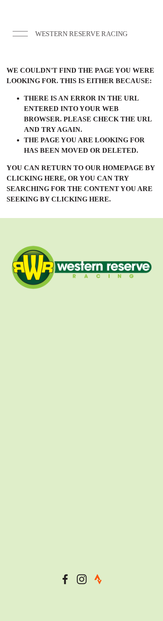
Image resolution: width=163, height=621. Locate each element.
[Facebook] (65, 579)
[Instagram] (82, 579)
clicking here (35, 178)
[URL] (98, 579)
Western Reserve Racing (81, 33)
